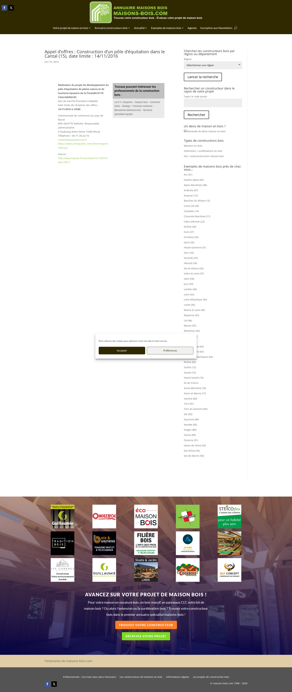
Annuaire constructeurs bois (111, 27)
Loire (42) (189, 294)
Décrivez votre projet (146, 636)
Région (188, 59)
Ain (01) (188, 174)
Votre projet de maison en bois (70, 27)
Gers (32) (189, 252)
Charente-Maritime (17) (197, 216)
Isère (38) (189, 278)
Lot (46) (188, 320)
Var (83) (188, 414)
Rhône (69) (190, 362)
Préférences (170, 350)
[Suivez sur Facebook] (4, 7)
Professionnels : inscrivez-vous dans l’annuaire (89, 677)
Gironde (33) (191, 258)
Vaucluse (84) (191, 419)
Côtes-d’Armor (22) (194, 221)
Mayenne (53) (191, 315)
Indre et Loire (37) (194, 273)
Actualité (139, 27)
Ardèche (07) (191, 190)
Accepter (122, 350)
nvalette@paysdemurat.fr (72, 139)
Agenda (192, 27)
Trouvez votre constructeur (146, 625)
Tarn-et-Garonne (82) (196, 408)
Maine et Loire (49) (194, 310)
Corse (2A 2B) (191, 205)
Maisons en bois (193, 145)
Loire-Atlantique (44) (195, 299)
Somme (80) (190, 398)
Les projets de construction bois (211, 677)
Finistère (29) (191, 237)
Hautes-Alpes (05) (194, 179)
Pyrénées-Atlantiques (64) (198, 356)
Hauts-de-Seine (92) (195, 445)
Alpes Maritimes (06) (195, 185)
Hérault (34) (190, 263)
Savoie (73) (190, 372)
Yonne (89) (190, 435)
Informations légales (177, 677)
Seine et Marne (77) (195, 393)
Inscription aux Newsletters (216, 27)
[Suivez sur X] (11, 7)
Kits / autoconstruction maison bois (204, 156)
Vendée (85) (190, 424)
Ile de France (191, 382)
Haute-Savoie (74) (193, 377)
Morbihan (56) (192, 330)
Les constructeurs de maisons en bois (141, 677)
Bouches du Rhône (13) (197, 200)
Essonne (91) (191, 440)
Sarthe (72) (190, 367)
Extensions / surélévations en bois (203, 151)
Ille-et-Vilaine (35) (193, 268)
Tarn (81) (189, 403)
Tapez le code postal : (196, 96)
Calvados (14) (191, 211)
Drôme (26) (190, 226)
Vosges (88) (190, 429)
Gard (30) (189, 242)
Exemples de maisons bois (166, 27)
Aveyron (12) (191, 195)
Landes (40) (190, 289)
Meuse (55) (190, 325)
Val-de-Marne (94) (194, 455)
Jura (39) (188, 284)
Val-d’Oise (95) (192, 450)
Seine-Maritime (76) (195, 388)
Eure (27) (189, 231)
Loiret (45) (189, 304)
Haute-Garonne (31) (195, 247)
